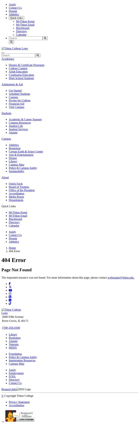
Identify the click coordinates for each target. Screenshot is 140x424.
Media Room (16, 196)
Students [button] (6, 113)
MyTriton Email (25, 24)
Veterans (14, 344)
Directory (21, 31)
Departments (16, 200)
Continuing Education (21, 74)
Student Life (16, 126)
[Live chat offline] (20, 420)
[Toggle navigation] (2, 52)
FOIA (12, 376)
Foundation (15, 353)
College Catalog (18, 68)
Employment (16, 373)
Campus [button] (6, 138)
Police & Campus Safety (23, 167)
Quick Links (16, 18)
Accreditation (16, 193)
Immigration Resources (22, 360)
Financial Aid (16, 103)
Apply (12, 4)
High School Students (21, 78)
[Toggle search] (11, 42)
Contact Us (15, 7)
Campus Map (16, 164)
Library (13, 161)
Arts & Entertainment (21, 154)
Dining (13, 158)
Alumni (13, 132)
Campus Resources (20, 122)
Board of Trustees (19, 186)
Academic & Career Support (25, 119)
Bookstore (15, 148)
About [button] (5, 177)
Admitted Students (19, 93)
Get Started (15, 90)
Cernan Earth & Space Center (26, 151)
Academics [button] (7, 58)
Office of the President (22, 190)
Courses (13, 97)
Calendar (21, 34)
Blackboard (22, 28)
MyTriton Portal (25, 21)
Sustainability (16, 171)
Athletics (14, 14)
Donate (13, 11)
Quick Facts (16, 183)
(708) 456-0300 (11, 327)
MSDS (13, 347)
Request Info (8, 389)
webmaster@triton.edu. (121, 277)
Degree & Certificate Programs (26, 65)
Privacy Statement (19, 402)
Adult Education (18, 71)
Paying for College (19, 100)
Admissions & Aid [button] (12, 84)
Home (12, 247)
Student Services (18, 129)
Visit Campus (16, 107)
